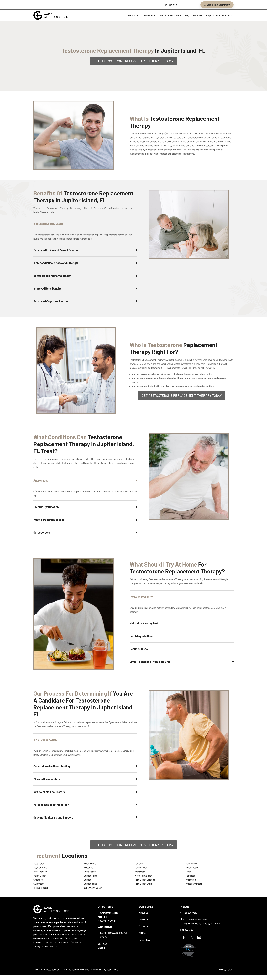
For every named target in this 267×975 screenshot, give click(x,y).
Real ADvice (112, 969)
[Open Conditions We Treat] (181, 15)
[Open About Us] (137, 15)
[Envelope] (199, 937)
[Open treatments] (155, 15)
